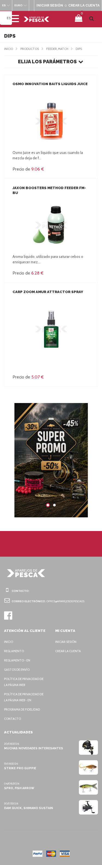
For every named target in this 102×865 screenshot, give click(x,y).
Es (9, 18)
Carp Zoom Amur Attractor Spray (48, 292)
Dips (79, 49)
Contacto (12, 719)
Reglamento (14, 651)
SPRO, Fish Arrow (19, 788)
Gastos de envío (17, 670)
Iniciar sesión (65, 642)
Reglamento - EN (17, 660)
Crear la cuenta (68, 651)
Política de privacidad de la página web (24, 682)
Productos (29, 49)
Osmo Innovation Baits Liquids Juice (50, 84)
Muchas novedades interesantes (33, 748)
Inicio (8, 49)
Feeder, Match (57, 49)
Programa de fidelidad (22, 709)
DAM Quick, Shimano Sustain (28, 808)
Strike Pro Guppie (20, 768)
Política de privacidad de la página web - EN (24, 697)
